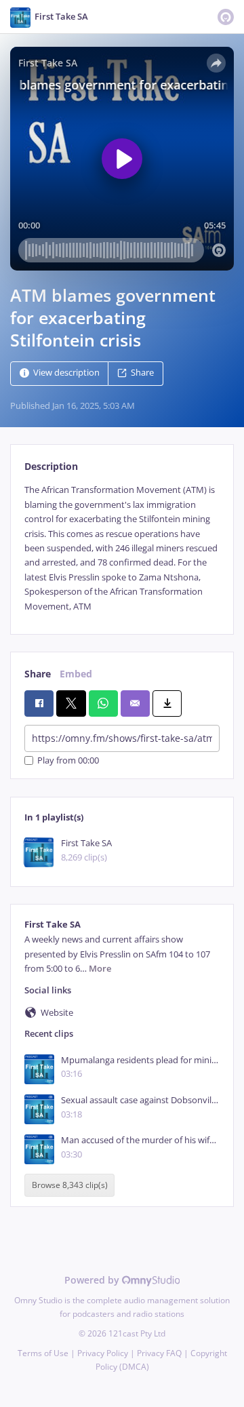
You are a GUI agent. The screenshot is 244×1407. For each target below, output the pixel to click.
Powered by (93, 1279)
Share (142, 373)
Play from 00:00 (68, 760)
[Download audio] (167, 703)
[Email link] (135, 703)
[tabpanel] (122, 548)
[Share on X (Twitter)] (70, 703)
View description (66, 373)
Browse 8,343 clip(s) (70, 1185)
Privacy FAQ (159, 1353)
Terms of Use (43, 1353)
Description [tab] (51, 466)
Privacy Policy (102, 1353)
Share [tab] (37, 673)
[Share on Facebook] (39, 703)
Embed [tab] (76, 673)
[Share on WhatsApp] (103, 703)
